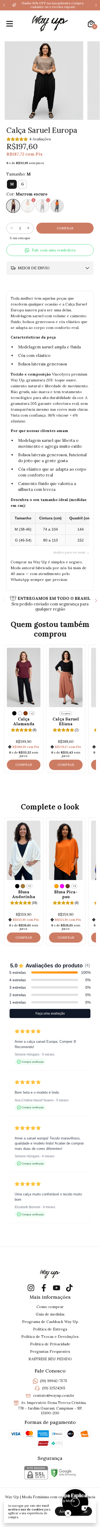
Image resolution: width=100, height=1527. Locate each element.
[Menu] (10, 23)
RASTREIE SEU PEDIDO (50, 1359)
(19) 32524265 (53, 1388)
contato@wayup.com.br (53, 1395)
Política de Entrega (50, 1329)
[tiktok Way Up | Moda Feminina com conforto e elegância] (69, 1288)
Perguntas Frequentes (50, 1351)
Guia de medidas (50, 1314)
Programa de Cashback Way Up (50, 1321)
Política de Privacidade (50, 1344)
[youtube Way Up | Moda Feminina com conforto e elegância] (56, 1288)
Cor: (26, 194)
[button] (50, 250)
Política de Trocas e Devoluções (50, 1336)
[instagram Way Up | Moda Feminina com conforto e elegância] (31, 1288)
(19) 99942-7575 (53, 1380)
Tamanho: (18, 174)
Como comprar (50, 1306)
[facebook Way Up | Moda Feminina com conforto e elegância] (44, 1288)
